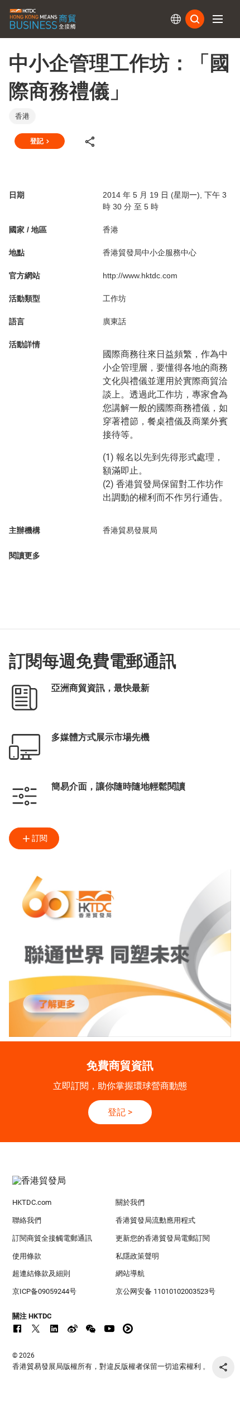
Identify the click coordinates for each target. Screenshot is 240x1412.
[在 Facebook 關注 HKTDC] (17, 1329)
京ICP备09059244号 (44, 1291)
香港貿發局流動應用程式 (155, 1220)
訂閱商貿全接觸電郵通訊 (52, 1238)
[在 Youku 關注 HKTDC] (128, 1329)
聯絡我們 (26, 1220)
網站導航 (130, 1273)
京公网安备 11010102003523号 (165, 1291)
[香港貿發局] (120, 1186)
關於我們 (130, 1202)
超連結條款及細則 (41, 1273)
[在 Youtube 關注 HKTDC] (109, 1329)
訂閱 (39, 838)
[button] (217, 19)
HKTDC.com (31, 1202)
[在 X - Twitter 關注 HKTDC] (36, 1329)
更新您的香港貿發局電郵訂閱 (163, 1238)
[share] (223, 1367)
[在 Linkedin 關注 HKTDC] (54, 1329)
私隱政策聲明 (137, 1256)
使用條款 (26, 1256)
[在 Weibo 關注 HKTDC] (73, 1329)
